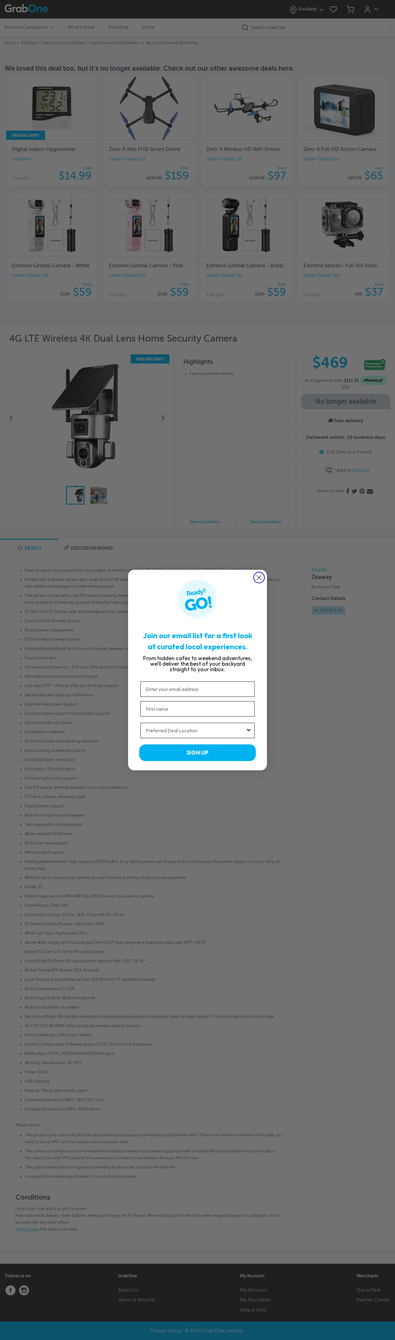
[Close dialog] (259, 577)
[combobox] (196, 730)
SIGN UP (197, 752)
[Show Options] (249, 730)
